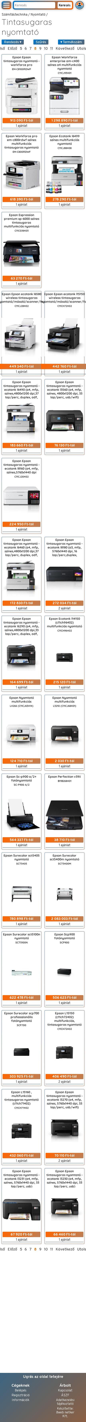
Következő (65, 48)
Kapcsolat (65, 1391)
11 (51, 48)
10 (46, 48)
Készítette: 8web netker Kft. (65, 1412)
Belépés (20, 1391)
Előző (12, 48)
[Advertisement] (64, 250)
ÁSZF (65, 1395)
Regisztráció (21, 1395)
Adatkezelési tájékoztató (65, 1402)
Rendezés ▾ (12, 42)
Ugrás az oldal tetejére (43, 1376)
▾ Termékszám (71, 42)
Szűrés (41, 42)
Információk (20, 1400)
